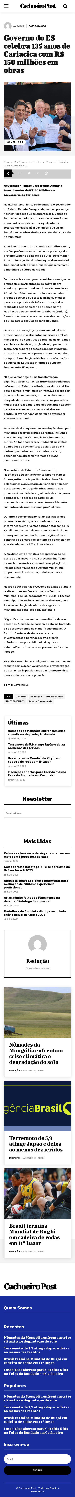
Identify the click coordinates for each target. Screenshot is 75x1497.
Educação (36, 696)
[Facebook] (20, 173)
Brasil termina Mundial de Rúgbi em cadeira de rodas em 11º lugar (34, 760)
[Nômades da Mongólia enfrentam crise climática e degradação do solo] (37, 1012)
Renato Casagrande (40, 701)
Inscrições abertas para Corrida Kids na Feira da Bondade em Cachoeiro (37, 774)
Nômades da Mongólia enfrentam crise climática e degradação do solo (36, 732)
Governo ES (15, 142)
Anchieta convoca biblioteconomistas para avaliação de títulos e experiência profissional (36, 884)
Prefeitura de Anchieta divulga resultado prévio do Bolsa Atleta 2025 (35, 913)
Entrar (37, 1470)
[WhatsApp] (46, 173)
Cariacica (21, 696)
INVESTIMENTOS (15, 701)
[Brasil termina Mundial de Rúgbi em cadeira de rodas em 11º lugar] (37, 1193)
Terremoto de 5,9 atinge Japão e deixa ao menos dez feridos (36, 746)
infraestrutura (54, 696)
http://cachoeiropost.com (37, 968)
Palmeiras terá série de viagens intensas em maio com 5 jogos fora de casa (37, 855)
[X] (28, 173)
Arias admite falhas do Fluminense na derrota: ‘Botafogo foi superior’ (32, 899)
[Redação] (8, 26)
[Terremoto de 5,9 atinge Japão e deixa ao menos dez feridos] (37, 1106)
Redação (18, 26)
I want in (37, 824)
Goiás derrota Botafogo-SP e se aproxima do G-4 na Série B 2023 (37, 868)
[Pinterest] (37, 173)
